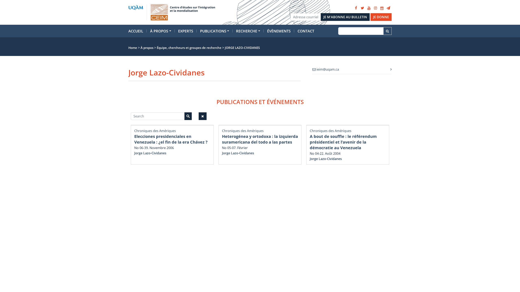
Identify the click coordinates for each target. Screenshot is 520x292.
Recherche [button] (246, 31)
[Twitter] (362, 8)
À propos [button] (159, 31)
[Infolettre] (388, 8)
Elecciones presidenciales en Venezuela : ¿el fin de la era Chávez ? (171, 139)
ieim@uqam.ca (327, 69)
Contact (306, 31)
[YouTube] (369, 8)
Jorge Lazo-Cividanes (150, 153)
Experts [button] (185, 31)
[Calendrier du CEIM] (382, 8)
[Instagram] (375, 8)
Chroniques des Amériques (155, 131)
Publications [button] (213, 31)
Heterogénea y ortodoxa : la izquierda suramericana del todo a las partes (260, 139)
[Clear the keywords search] (203, 116)
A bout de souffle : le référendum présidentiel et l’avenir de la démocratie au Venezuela (343, 142)
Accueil (135, 31)
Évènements (279, 31)
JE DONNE (381, 17)
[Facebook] (356, 8)
